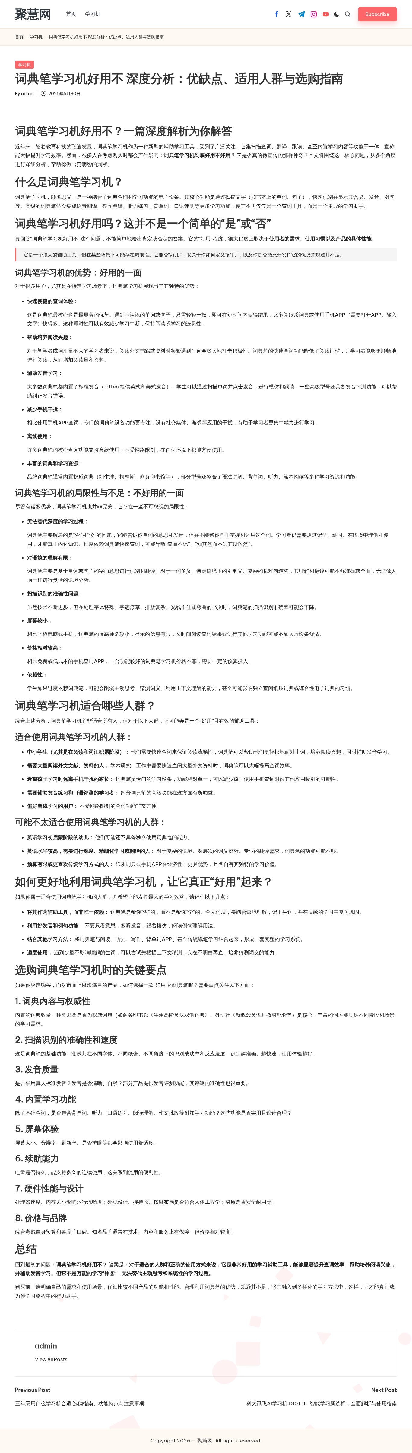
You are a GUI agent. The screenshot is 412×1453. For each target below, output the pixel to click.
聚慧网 (33, 14)
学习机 (36, 37)
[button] (377, 14)
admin (46, 1345)
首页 (19, 37)
